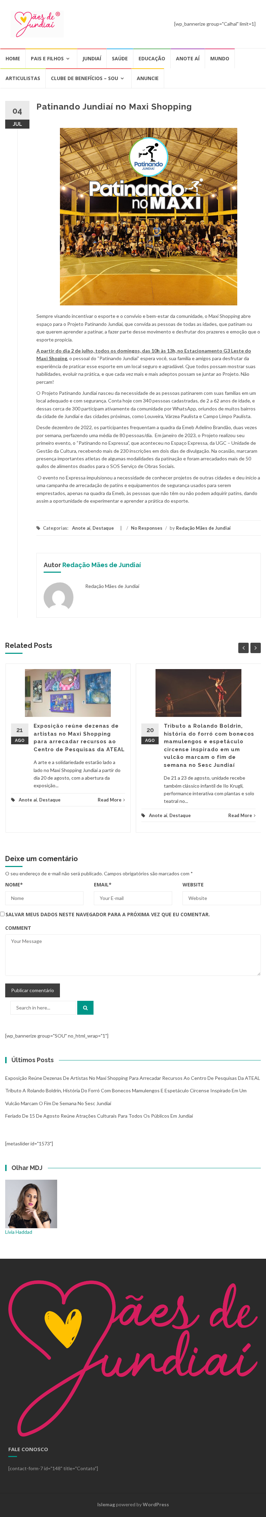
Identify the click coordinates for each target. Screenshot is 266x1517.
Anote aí (188, 58)
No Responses (146, 528)
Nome (14, 884)
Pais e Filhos (47, 58)
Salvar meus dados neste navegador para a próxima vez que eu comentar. (108, 914)
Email (103, 884)
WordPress (156, 1504)
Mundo (219, 58)
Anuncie (148, 78)
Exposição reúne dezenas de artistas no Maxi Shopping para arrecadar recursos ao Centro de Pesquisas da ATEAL (132, 1078)
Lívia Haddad (18, 1232)
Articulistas (23, 78)
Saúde (120, 58)
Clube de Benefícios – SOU (84, 78)
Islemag (106, 1504)
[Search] (85, 1008)
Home (13, 58)
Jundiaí (91, 58)
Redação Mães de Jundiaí (203, 528)
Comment (18, 928)
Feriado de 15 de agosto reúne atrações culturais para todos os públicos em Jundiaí (99, 1116)
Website (193, 884)
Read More (110, 800)
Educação (152, 58)
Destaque (103, 528)
